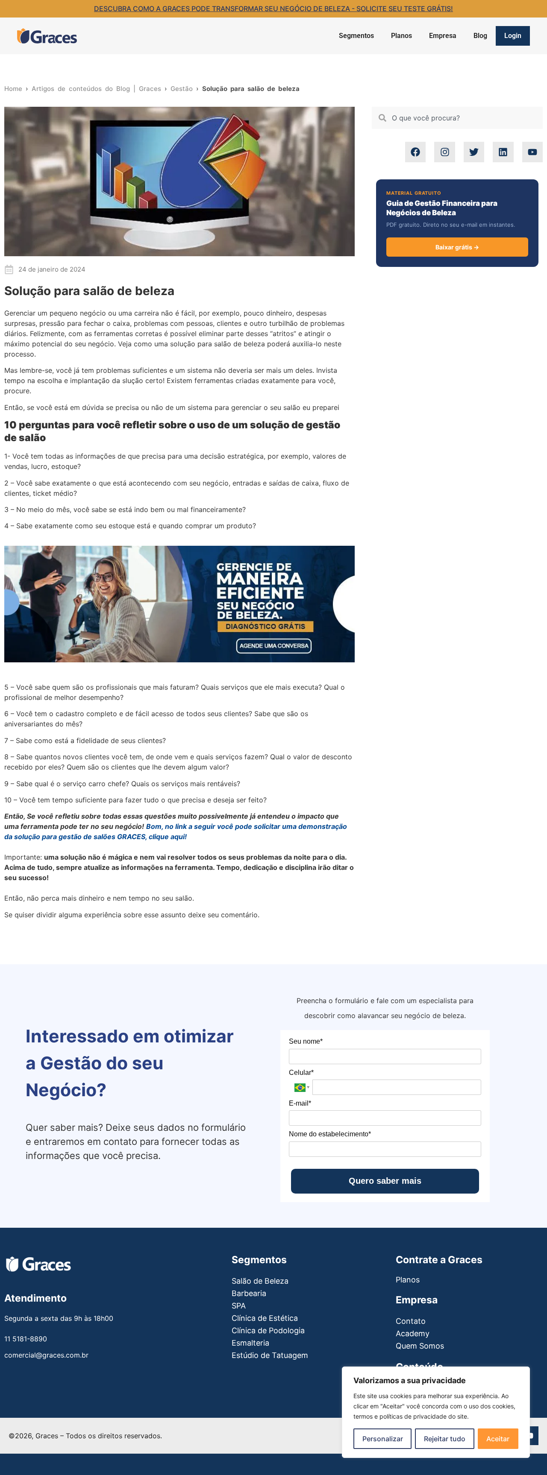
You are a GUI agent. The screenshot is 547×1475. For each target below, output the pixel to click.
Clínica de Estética (265, 1318)
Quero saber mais (385, 1180)
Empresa (442, 36)
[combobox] (457, 118)
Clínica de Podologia (268, 1330)
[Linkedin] (503, 152)
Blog (480, 36)
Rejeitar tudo (444, 1438)
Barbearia (249, 1293)
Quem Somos (420, 1345)
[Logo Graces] (47, 35)
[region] (436, 1412)
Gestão (182, 89)
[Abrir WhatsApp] (21, 1453)
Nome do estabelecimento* (330, 1134)
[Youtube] (532, 152)
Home (13, 89)
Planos (401, 36)
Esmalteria (250, 1342)
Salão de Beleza (260, 1280)
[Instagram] (444, 152)
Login (512, 36)
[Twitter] (474, 152)
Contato (411, 1321)
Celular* (301, 1072)
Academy (412, 1333)
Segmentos (356, 36)
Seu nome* (306, 1041)
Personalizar (382, 1438)
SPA (239, 1305)
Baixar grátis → (457, 247)
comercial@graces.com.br (46, 1355)
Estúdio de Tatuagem (270, 1355)
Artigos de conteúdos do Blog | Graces (96, 89)
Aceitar (497, 1438)
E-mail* (300, 1103)
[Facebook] (415, 152)
